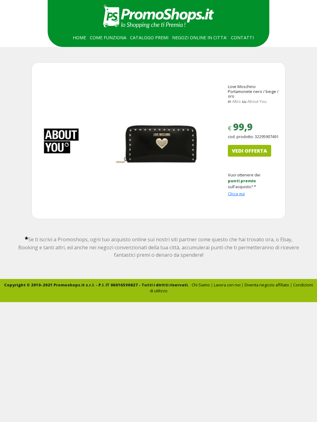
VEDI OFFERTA (249, 150)
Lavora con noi (227, 285)
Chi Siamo (201, 285)
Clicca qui (236, 193)
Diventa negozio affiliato (267, 285)
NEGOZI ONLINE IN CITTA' (199, 37)
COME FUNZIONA (108, 37)
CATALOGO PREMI (149, 37)
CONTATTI (242, 37)
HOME (79, 37)
